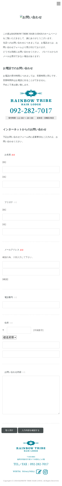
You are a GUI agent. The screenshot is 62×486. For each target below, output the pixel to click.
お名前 (8, 154)
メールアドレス (12, 249)
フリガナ (9, 202)
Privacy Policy (28, 471)
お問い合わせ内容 (13, 372)
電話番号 (9, 297)
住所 (7, 322)
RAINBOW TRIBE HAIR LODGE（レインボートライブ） (20, 3)
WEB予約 (17, 471)
